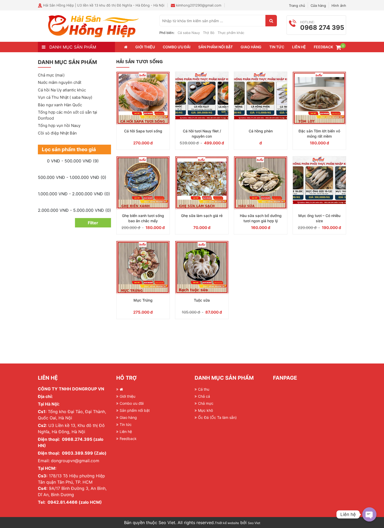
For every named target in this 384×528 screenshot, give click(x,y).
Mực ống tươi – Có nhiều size (319, 218)
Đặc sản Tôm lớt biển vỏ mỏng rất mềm (319, 133)
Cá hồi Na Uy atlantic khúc (62, 89)
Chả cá (204, 396)
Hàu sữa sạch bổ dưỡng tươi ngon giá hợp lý (261, 218)
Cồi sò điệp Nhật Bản (57, 133)
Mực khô (205, 410)
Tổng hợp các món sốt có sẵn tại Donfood (67, 115)
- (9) (73, 160)
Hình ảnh (338, 5)
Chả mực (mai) (51, 75)
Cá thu (203, 389)
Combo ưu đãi (176, 47)
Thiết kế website (227, 523)
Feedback (323, 47)
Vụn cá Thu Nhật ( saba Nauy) (65, 97)
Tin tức (276, 47)
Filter (93, 222)
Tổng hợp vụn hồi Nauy (59, 125)
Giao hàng (251, 47)
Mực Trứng (143, 300)
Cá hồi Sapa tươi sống (143, 131)
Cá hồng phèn (261, 131)
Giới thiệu (145, 47)
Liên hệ (299, 47)
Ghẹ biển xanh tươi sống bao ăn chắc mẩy (143, 218)
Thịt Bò (208, 33)
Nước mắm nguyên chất (59, 82)
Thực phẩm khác (231, 33)
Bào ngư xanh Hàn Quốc (60, 104)
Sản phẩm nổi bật (215, 47)
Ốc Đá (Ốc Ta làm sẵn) (217, 417)
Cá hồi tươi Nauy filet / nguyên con (202, 133)
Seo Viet (254, 523)
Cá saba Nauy (189, 33)
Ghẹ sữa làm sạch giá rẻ (202, 215)
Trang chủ (297, 5)
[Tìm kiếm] (271, 20)
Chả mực (205, 403)
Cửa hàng (318, 5)
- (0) (72, 177)
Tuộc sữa (202, 300)
